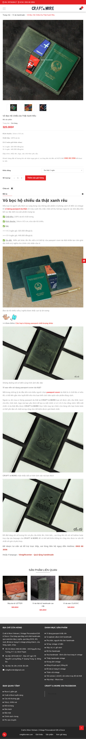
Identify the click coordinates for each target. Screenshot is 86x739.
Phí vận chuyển (10, 720)
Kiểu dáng (7, 170)
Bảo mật (7, 713)
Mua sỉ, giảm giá (10, 691)
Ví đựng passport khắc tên (56, 633)
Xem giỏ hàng (61, 734)
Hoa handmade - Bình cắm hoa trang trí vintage (64, 655)
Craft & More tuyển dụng (13, 695)
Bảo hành (8, 709)
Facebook (52, 694)
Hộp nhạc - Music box (54, 679)
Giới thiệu (39, 734)
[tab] (43, 194)
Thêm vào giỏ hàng (35, 178)
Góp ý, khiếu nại (10, 702)
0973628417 (12, 2)
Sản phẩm (49, 734)
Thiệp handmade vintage (55, 658)
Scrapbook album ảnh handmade (58, 637)
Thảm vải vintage (52, 672)
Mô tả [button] (5, 194)
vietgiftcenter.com (26, 734)
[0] (80, 8)
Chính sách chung (11, 716)
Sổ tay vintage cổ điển (54, 644)
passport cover (53, 392)
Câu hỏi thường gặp (12, 699)
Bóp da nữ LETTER (15, 603)
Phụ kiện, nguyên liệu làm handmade (60, 640)
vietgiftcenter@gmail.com (15, 670)
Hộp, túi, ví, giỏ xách (54, 647)
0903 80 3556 (30, 2)
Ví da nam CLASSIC (71, 603)
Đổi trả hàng (9, 706)
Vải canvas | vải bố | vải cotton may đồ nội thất (64, 676)
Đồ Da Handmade (53, 651)
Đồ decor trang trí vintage (56, 669)
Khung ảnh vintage (53, 662)
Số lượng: (7, 178)
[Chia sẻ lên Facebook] (12, 188)
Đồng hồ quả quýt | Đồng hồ (57, 665)
